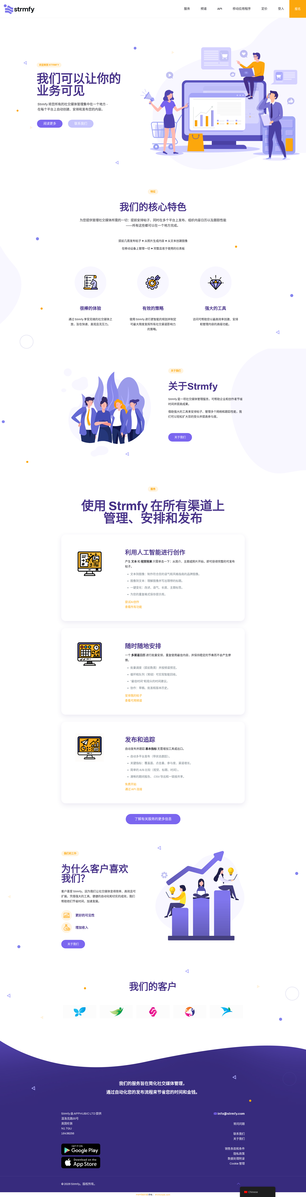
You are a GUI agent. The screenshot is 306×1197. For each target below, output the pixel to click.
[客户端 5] (226, 1012)
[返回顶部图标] (238, 1183)
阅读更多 (49, 123)
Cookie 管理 (237, 1163)
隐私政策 (239, 1153)
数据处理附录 (236, 1158)
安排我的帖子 (133, 695)
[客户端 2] (116, 1012)
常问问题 (239, 1123)
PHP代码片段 (142, 1195)
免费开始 (130, 784)
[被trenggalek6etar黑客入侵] (19, 9)
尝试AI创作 (132, 601)
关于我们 (239, 1138)
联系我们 (80, 123)
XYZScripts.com (162, 1195)
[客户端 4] (190, 1012)
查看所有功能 (133, 606)
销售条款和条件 (235, 1148)
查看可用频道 (133, 700)
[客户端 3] (153, 1012)
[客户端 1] (80, 1012)
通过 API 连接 (133, 789)
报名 (298, 9)
